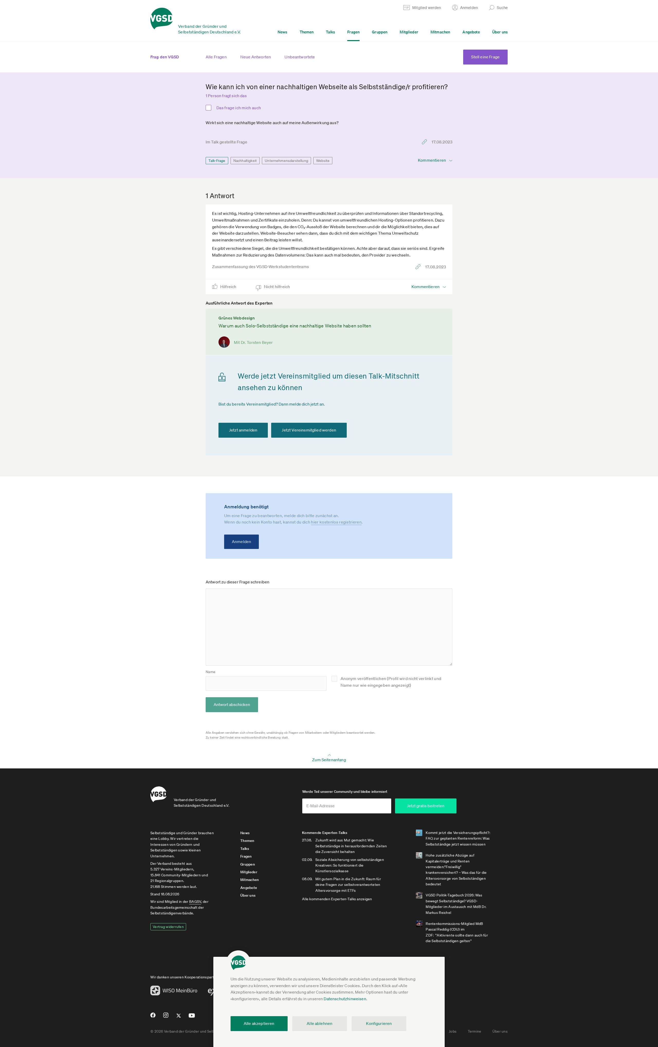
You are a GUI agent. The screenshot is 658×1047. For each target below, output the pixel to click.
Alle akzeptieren (259, 1023)
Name (210, 671)
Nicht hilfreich (277, 286)
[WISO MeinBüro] (173, 992)
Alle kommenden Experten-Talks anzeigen (337, 899)
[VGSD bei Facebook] (152, 1017)
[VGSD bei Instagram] (166, 1017)
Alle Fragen (216, 56)
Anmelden (241, 541)
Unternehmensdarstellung (286, 160)
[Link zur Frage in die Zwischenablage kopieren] (426, 141)
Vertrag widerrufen (168, 926)
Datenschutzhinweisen (345, 998)
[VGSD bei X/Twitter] (179, 1017)
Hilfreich (228, 286)
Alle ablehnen (319, 1023)
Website (323, 160)
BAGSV (195, 901)
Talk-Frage (216, 160)
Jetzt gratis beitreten (425, 805)
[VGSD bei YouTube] (191, 1017)
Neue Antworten (255, 56)
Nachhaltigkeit (245, 160)
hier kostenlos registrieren (336, 522)
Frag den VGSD (164, 56)
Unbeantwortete (300, 56)
